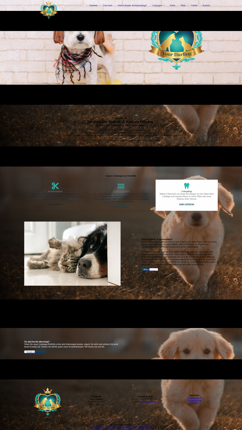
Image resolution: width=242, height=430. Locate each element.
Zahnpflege (194, 403)
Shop (183, 5)
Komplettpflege (194, 398)
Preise (172, 5)
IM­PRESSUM (144, 427)
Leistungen (157, 5)
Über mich (107, 5)
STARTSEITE (97, 427)
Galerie (194, 5)
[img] (48, 10)
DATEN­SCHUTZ (127, 427)
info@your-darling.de (149, 401)
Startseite (93, 5)
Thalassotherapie (194, 400)
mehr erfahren (55, 204)
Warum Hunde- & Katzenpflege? (132, 5)
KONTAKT (112, 427)
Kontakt (206, 5)
